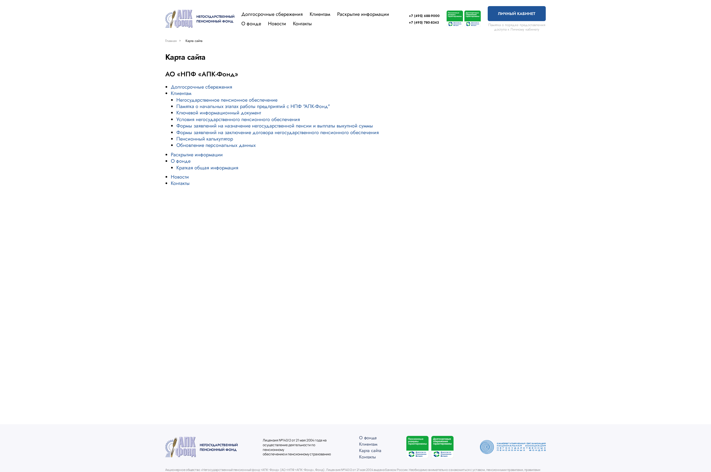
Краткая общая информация (207, 167)
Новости (277, 23)
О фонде (251, 24)
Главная (171, 40)
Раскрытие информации (363, 14)
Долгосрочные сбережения (272, 14)
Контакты (302, 23)
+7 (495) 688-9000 (424, 15)
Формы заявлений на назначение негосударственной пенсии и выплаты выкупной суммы (274, 125)
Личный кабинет (516, 13)
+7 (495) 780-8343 (424, 22)
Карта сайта (370, 450)
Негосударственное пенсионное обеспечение (226, 100)
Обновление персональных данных (216, 145)
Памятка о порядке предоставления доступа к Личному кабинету (516, 27)
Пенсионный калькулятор (204, 138)
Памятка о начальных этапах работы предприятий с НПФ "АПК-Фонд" (253, 106)
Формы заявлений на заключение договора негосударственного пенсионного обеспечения (277, 132)
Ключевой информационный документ (218, 112)
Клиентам (320, 14)
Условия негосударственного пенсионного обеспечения (238, 119)
